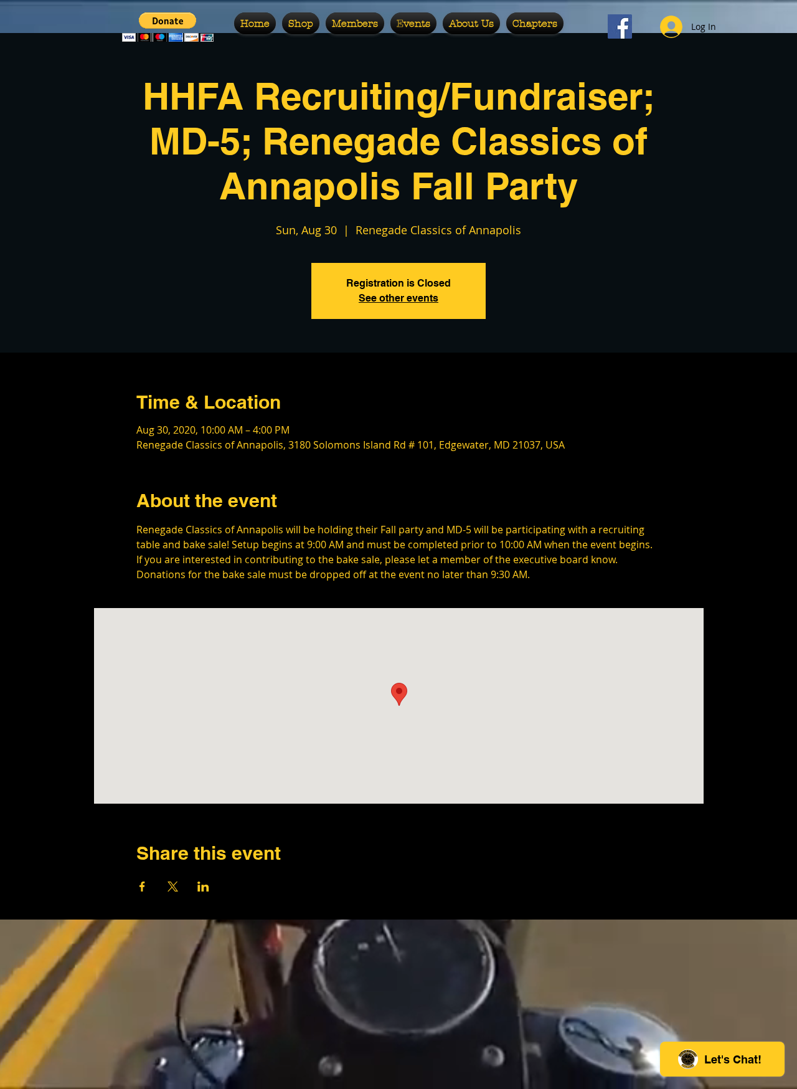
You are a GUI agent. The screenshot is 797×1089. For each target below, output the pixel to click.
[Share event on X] (173, 887)
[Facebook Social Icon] (620, 26)
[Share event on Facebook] (142, 887)
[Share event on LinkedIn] (203, 887)
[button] (168, 27)
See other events (398, 298)
